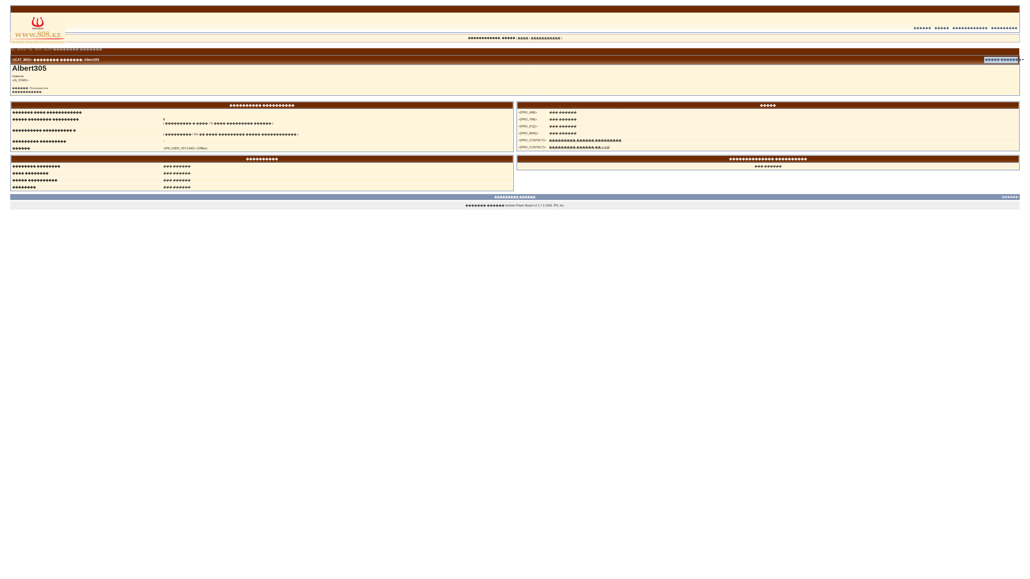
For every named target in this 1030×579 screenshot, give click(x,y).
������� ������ (485, 205)
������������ (970, 28)
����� (942, 28)
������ (922, 28)
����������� (545, 37)
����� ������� (1003, 59)
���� (523, 37)
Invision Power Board (519, 205)
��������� (1004, 28)
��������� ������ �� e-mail (579, 147)
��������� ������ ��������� (585, 140)
